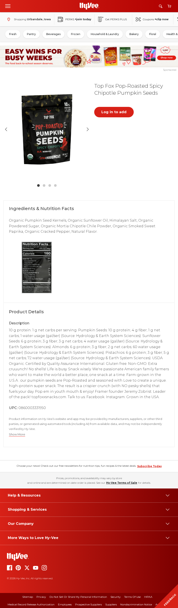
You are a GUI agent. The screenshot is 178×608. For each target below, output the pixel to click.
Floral (152, 34)
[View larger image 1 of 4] (47, 129)
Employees (65, 604)
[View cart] (169, 6)
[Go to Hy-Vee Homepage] (89, 6)
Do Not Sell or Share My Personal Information (78, 596)
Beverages (53, 34)
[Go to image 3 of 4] (50, 185)
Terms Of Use (132, 596)
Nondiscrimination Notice (136, 604)
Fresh (12, 34)
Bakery (134, 34)
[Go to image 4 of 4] (55, 185)
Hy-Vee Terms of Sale (121, 482)
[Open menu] (7, 5)
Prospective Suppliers (88, 604)
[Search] (160, 6)
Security (115, 596)
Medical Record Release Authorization (31, 604)
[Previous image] (6, 129)
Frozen (75, 34)
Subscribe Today (149, 466)
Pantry (31, 34)
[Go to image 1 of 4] (38, 185)
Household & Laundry (105, 34)
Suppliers (111, 604)
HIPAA (148, 596)
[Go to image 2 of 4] (44, 185)
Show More (17, 434)
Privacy (41, 596)
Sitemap (27, 596)
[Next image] (87, 129)
